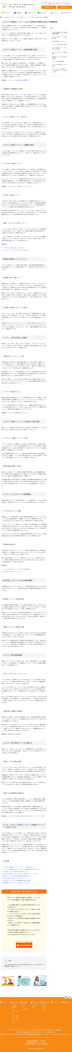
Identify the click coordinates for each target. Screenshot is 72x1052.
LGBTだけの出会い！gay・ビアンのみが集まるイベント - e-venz (20, 874)
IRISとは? (14, 1004)
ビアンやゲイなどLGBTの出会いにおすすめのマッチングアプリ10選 (26, 816)
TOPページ (4, 1002)
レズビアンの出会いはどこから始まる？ (13, 248)
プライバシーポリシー (16, 1021)
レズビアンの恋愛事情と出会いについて (18, 413)
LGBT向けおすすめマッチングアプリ (13, 571)
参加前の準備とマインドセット (59, 41)
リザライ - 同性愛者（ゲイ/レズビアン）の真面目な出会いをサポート (21, 869)
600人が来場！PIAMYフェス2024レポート (14, 878)
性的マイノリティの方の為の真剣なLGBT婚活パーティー (18, 876)
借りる (23, 1004)
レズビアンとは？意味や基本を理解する (18, 80)
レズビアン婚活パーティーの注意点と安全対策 (59, 48)
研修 (33, 1007)
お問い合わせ (67, 1002)
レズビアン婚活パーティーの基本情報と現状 (59, 33)
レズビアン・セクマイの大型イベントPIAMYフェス (16, 250)
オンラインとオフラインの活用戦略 (59, 53)
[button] (59, 28)
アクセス (55, 1002)
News (44, 1009)
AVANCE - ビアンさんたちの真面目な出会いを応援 (16, 880)
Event (44, 1007)
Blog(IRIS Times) (8, 17)
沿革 (13, 1009)
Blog (44, 1004)
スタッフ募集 (15, 1018)
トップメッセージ (16, 1012)
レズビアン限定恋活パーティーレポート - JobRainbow (18, 867)
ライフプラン (35, 1004)
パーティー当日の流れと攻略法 (59, 44)
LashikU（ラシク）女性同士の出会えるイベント (16, 871)
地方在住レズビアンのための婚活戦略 (59, 57)
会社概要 (14, 1007)
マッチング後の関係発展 (58, 61)
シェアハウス (25, 1009)
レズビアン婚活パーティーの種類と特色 (59, 37)
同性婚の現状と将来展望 (14, 734)
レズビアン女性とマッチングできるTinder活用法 (16, 569)
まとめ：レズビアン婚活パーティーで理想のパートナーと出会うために (59, 70)
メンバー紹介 (15, 1015)
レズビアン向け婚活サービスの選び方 (59, 65)
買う (23, 1007)
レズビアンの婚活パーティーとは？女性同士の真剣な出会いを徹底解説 (31, 17)
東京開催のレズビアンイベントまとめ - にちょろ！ (16, 883)
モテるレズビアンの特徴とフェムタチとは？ (19, 186)
